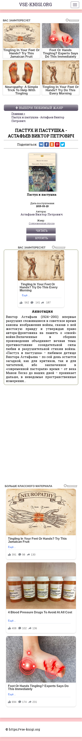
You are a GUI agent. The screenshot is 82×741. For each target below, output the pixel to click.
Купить (41, 238)
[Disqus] (41, 435)
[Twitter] (62, 144)
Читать (42, 230)
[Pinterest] (57, 144)
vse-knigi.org (35, 4)
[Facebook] (46, 144)
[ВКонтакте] (41, 144)
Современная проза (42, 223)
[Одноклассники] (52, 144)
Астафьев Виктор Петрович (42, 214)
